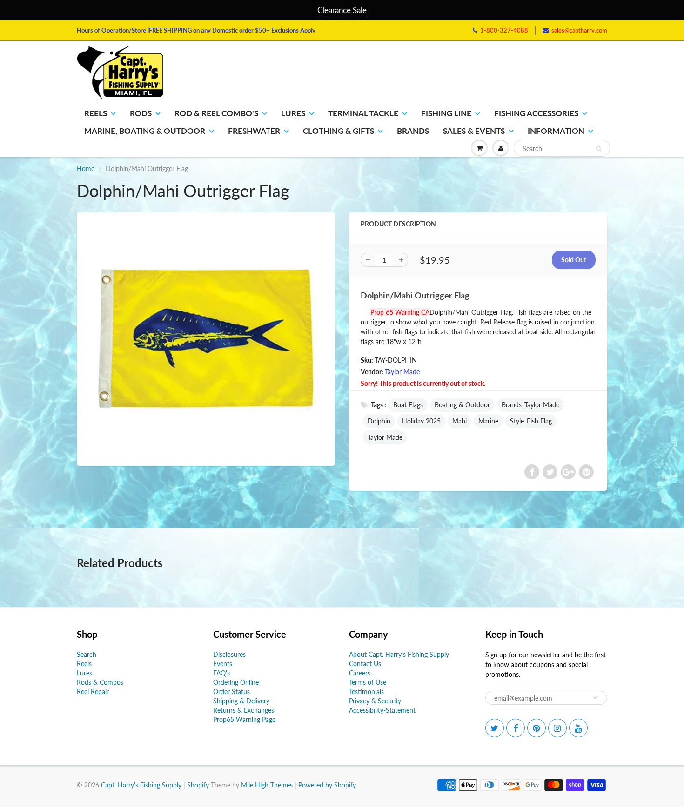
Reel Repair (93, 691)
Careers (359, 673)
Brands (413, 131)
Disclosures (229, 654)
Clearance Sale (342, 10)
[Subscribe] (595, 697)
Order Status (231, 691)
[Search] (599, 148)
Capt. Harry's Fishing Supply (141, 785)
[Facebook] (515, 728)
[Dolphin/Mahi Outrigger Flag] (205, 338)
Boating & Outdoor (462, 405)
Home (85, 168)
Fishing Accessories (536, 113)
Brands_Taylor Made (530, 405)
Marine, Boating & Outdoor (144, 131)
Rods (141, 113)
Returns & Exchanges (243, 710)
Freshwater (254, 131)
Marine (488, 421)
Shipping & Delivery (241, 701)
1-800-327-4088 (504, 30)
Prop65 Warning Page (244, 719)
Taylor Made (402, 372)
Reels (95, 113)
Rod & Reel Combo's (216, 113)
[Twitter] (494, 728)
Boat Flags (408, 405)
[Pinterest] (536, 728)
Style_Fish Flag (531, 421)
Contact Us (365, 664)
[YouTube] (578, 728)
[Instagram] (557, 728)
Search (86, 654)
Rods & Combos (100, 682)
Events (222, 664)
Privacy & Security (375, 701)
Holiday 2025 (421, 421)
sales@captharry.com (579, 30)
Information (556, 131)
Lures (293, 113)
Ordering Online (236, 682)
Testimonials (366, 691)
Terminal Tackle (363, 113)
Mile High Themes (267, 785)
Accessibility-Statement (382, 710)
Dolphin (379, 421)
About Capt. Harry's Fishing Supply (399, 654)
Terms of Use (367, 682)
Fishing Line (446, 113)
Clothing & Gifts (338, 131)
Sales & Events (474, 131)
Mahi (459, 421)
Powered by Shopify (327, 785)
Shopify (198, 785)
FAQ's (221, 673)
